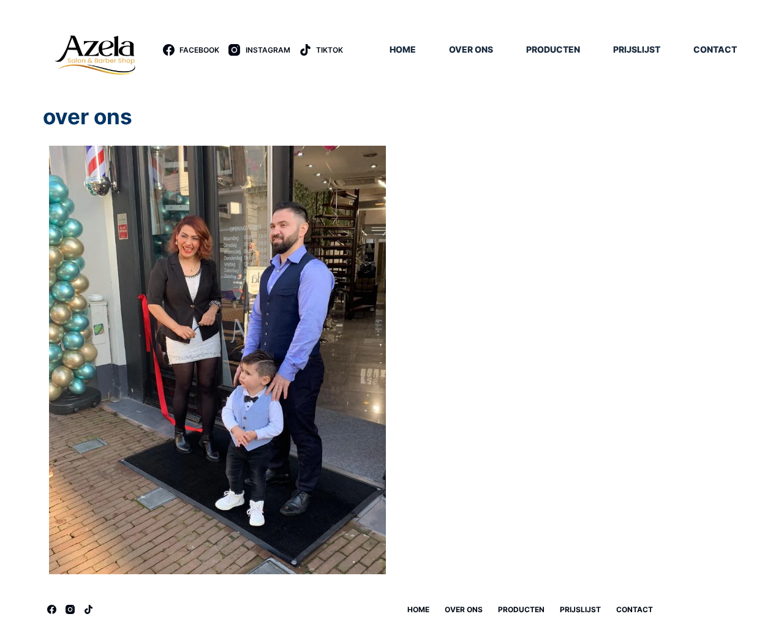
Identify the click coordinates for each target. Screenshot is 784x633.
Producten (553, 49)
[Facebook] (51, 609)
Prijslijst (636, 49)
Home (403, 49)
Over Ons (471, 49)
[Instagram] (70, 609)
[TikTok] (88, 609)
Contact (715, 49)
